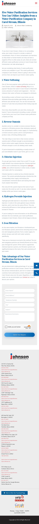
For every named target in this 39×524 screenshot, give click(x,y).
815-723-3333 (4, 470)
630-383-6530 (4, 429)
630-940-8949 (4, 377)
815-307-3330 (4, 387)
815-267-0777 (4, 480)
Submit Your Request (19, 335)
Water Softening (8, 27)
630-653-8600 (4, 448)
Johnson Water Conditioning (24, 25)
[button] (36, 3)
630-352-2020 (4, 406)
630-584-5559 (4, 438)
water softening (21, 86)
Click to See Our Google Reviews (9, 369)
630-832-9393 (4, 367)
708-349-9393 (4, 455)
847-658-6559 (4, 396)
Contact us (26, 277)
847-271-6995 (4, 419)
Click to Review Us (5, 371)
